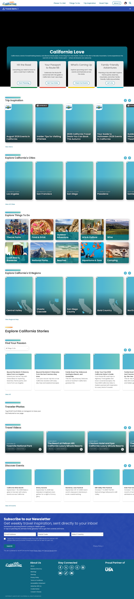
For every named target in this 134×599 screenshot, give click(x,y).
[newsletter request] (71, 573)
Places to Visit (60, 3)
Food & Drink (11, 449)
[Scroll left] (125, 100)
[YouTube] (126, 410)
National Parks (21, 449)
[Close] (131, 9)
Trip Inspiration (90, 3)
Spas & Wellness (103, 449)
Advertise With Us (36, 586)
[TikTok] (66, 573)
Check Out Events (81, 83)
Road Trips (103, 3)
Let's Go (110, 83)
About (32, 566)
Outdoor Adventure (61, 449)
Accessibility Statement (38, 583)
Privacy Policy (97, 546)
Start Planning (24, 83)
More (116, 3)
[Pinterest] (123, 410)
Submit (9, 546)
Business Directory (36, 569)
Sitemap (33, 574)
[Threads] (77, 567)
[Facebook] (60, 567)
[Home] (9, 3)
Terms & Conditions (37, 580)
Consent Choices (36, 592)
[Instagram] (121, 410)
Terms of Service (49, 550)
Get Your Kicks (52, 83)
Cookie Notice (35, 589)
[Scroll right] (129, 100)
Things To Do (74, 3)
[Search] (130, 3)
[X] (66, 567)
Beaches (51, 449)
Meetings (33, 572)
